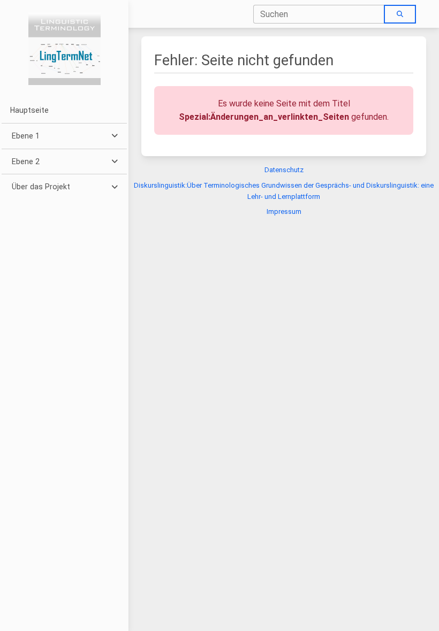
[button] (64, 136)
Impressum (284, 211)
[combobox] (319, 14)
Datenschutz (284, 170)
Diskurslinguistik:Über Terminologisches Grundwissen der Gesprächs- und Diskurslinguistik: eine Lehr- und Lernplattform (284, 191)
